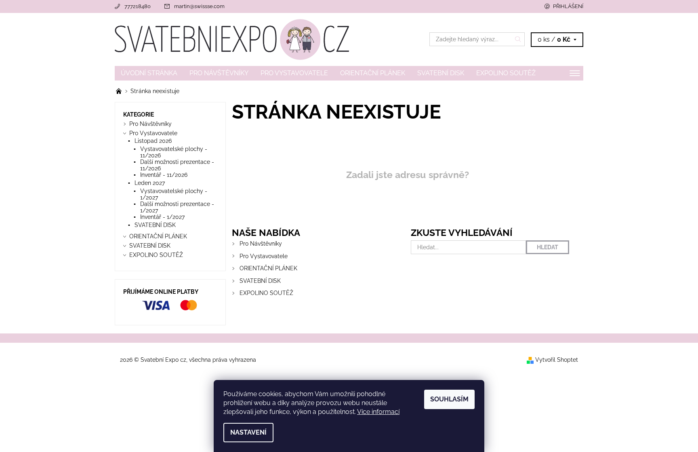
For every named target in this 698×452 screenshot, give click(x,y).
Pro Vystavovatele (294, 73)
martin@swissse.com (199, 6)
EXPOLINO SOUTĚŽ (506, 73)
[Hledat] (518, 39)
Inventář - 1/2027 (162, 217)
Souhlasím (449, 399)
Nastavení (248, 432)
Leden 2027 (150, 183)
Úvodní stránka (149, 73)
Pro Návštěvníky (218, 73)
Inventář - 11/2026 (163, 175)
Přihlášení (568, 6)
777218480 (137, 6)
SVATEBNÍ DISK (440, 73)
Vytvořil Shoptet (556, 360)
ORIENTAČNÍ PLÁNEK (372, 73)
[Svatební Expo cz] (232, 39)
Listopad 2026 (153, 141)
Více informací (378, 412)
